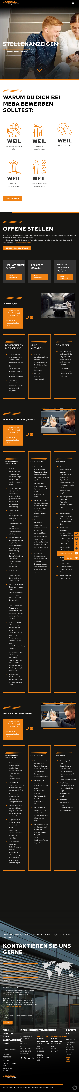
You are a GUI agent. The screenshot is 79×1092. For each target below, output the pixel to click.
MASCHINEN (24, 1039)
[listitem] (66, 967)
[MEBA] (39, 70)
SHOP (22, 1041)
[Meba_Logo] (10, 1076)
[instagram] (25, 1058)
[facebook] (21, 1058)
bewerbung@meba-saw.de (22, 243)
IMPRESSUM (24, 1054)
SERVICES (23, 1044)
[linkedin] (33, 1058)
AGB (33, 1087)
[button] (75, 1088)
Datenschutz (7, 998)
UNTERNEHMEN (26, 1036)
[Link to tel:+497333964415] (27, 317)
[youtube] (29, 1058)
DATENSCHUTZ (25, 1051)
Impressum (17, 1087)
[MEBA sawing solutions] (11, 2)
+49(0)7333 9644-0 (10, 1063)
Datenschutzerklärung (13, 1006)
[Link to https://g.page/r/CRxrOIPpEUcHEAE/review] (68, 1059)
